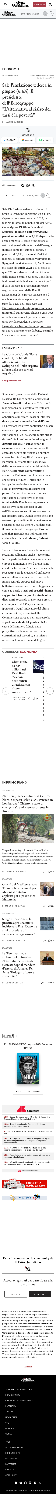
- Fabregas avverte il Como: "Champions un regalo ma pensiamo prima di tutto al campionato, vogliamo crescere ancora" (27, 1141)
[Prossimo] (50, 691)
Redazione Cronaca (14, 872)
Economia (11, 69)
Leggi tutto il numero (28, 1091)
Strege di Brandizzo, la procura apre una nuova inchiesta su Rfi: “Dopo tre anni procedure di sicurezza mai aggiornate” (19, 926)
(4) (52, 871)
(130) (51, 982)
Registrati (40, 1294)
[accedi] (50, 4)
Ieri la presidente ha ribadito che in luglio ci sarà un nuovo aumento (26, 326)
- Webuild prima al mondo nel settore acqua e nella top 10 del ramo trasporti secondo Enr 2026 (27, 1163)
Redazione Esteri (12, 983)
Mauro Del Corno (13, 122)
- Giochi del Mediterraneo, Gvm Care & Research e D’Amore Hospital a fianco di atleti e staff (27, 1118)
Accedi (15, 1294)
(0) (37, 698)
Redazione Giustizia (13, 941)
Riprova (28, 1366)
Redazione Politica (13, 906)
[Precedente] (5, 691)
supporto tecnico (16, 1357)
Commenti (11, 185)
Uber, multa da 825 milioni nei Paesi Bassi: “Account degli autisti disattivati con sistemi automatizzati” (21, 677)
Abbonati (39, 4)
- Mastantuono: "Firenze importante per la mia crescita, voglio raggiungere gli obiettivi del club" (25, 1149)
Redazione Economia (18, 698)
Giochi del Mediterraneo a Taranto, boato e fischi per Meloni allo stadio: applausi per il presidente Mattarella (19, 892)
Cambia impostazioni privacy (19, 1400)
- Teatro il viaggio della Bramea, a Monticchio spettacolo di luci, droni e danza (24, 1125)
